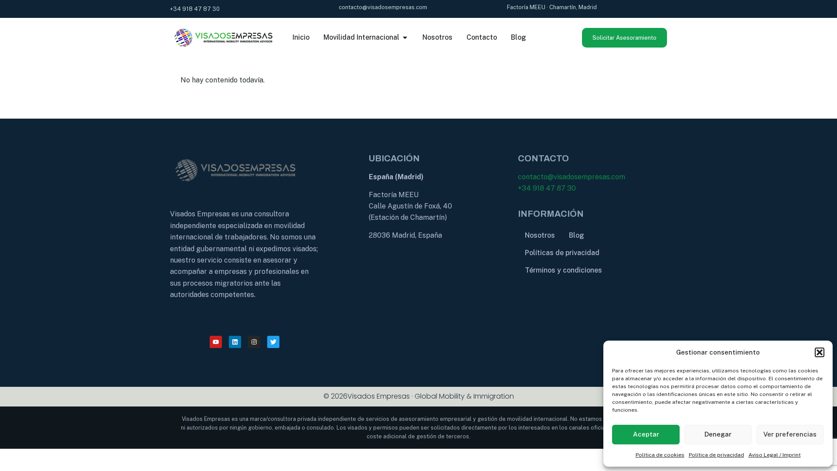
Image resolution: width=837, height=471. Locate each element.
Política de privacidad (716, 455)
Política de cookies (660, 455)
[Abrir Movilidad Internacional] (404, 37)
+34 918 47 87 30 (547, 188)
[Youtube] (216, 342)
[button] (819, 352)
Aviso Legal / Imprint (775, 455)
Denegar (718, 434)
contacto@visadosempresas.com (571, 177)
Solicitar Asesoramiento (624, 37)
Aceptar (646, 434)
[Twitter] (273, 342)
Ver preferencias (790, 434)
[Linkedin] (235, 342)
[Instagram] (254, 342)
